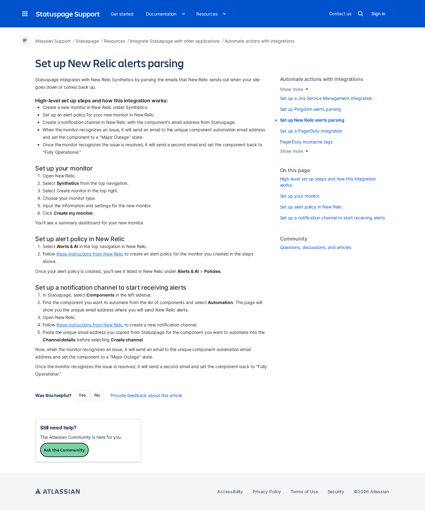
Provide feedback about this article (146, 395)
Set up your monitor (300, 196)
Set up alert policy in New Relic (311, 206)
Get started (122, 13)
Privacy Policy (267, 491)
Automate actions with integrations (321, 79)
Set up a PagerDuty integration (311, 130)
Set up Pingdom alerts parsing (310, 109)
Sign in (378, 13)
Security (336, 491)
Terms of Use (304, 491)
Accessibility (230, 491)
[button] (25, 13)
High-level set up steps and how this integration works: (328, 182)
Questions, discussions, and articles (315, 247)
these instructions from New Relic (90, 253)
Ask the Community (64, 450)
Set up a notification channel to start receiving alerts (332, 217)
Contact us (340, 13)
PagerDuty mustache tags (306, 141)
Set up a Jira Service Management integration (326, 98)
